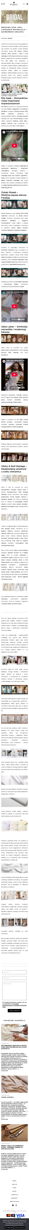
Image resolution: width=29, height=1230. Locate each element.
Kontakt (14, 1198)
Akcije (14, 1184)
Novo (14, 1180)
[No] (27, 1224)
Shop (14, 1187)
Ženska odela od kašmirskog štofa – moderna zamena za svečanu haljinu (12, 1147)
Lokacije (14, 1194)
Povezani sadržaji (14, 1020)
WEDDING (10, 38)
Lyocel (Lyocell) (7, 1097)
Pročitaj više (4, 1070)
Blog (8, 1043)
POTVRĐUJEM (9, 1227)
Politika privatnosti (20, 1227)
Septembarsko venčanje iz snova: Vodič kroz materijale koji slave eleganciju (14, 1047)
